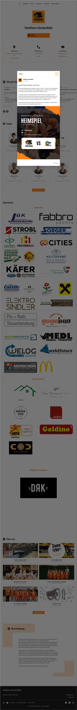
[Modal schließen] (38, 355)
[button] (38, 132)
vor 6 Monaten (25, 81)
